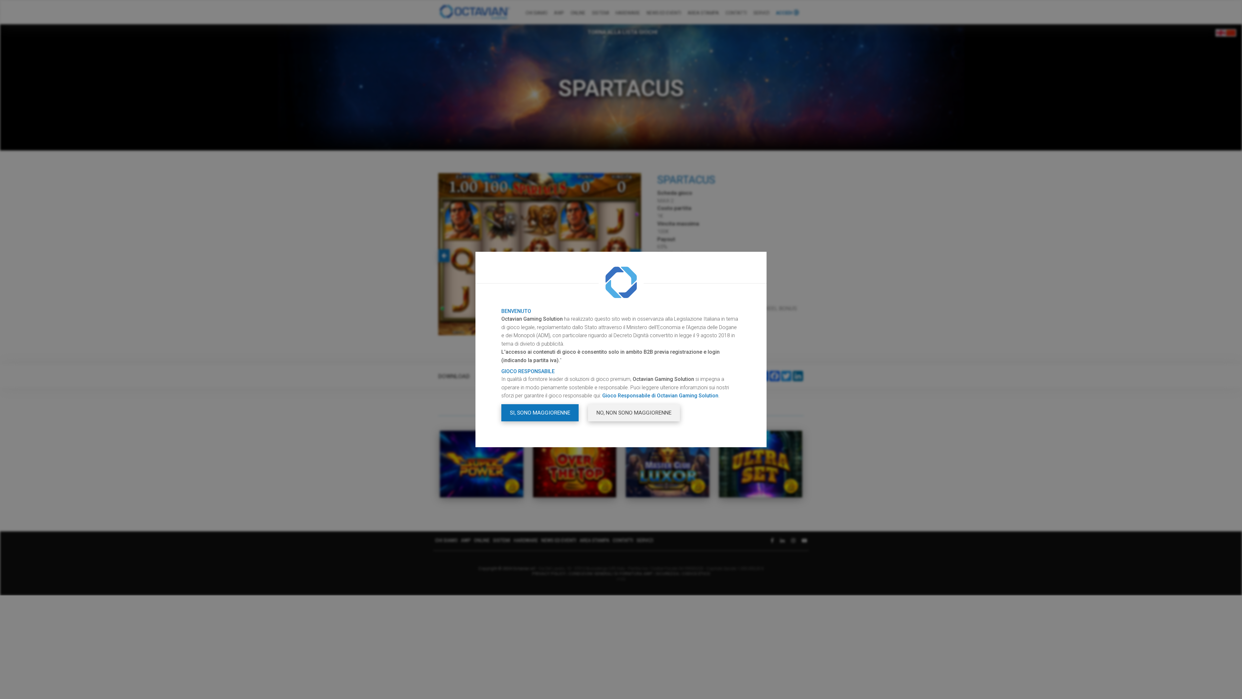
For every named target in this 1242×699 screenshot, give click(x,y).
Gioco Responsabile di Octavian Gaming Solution (660, 396)
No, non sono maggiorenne (633, 412)
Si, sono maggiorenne (540, 412)
